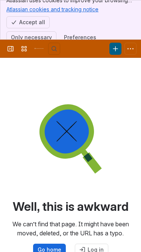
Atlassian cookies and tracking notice (52, 9)
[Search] (54, 49)
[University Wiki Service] (39, 49)
